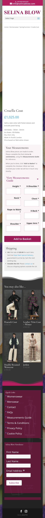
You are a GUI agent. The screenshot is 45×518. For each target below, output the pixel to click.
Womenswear (14, 27)
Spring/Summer (25, 27)
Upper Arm (33, 223)
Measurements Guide (19, 417)
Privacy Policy (14, 428)
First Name (12, 452)
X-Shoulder (32, 186)
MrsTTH (25, 515)
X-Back (35, 211)
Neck (17, 198)
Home (6, 27)
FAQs (10, 412)
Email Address (15, 470)
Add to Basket (22, 239)
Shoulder (15, 224)
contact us (28, 264)
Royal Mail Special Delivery (23, 255)
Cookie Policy (14, 433)
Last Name (12, 461)
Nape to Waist (14, 210)
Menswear (13, 401)
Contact (11, 407)
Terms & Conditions (18, 422)
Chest (35, 198)
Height (16, 186)
